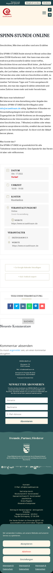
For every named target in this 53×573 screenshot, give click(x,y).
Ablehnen (26, 551)
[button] (48, 527)
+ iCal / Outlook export (27, 277)
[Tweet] (17, 306)
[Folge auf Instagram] (50, 15)
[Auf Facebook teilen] (10, 306)
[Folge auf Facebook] (50, 10)
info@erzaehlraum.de (10, 108)
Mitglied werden (33, 3)
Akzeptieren (26, 543)
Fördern (46, 3)
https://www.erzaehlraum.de (24, 223)
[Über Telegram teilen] (36, 306)
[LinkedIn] (23, 306)
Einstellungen (26, 559)
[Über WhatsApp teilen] (29, 306)
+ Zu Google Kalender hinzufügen (27, 268)
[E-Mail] (42, 306)
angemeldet (14, 350)
